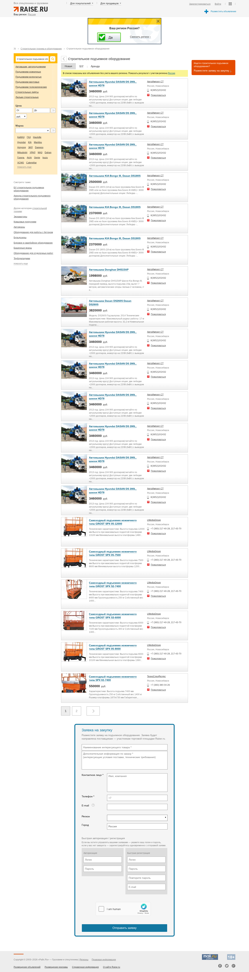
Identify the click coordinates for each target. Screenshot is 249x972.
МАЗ (40, 152)
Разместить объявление (223, 11)
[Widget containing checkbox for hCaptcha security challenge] (123, 909)
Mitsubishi (22, 152)
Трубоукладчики (22, 258)
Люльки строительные (27, 97)
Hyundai (21, 142)
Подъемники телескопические (31, 87)
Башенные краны (23, 248)
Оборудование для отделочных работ (33, 253)
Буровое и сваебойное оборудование (33, 243)
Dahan (48, 152)
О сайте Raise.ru (111, 967)
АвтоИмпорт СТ (155, 81)
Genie (37, 157)
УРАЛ (32, 152)
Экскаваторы (20, 216)
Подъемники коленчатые (28, 77)
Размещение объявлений (27, 967)
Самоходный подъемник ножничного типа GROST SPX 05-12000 (113, 522)
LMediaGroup (154, 520)
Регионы (84, 959)
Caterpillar (31, 162)
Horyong (21, 147)
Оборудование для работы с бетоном (33, 232)
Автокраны (19, 227)
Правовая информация (104, 959)
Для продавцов (109, 3)
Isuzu (45, 157)
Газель (20, 157)
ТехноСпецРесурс (156, 676)
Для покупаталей (80, 3)
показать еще (24, 167)
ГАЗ (29, 137)
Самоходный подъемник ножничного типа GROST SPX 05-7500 (113, 553)
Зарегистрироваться (200, 4)
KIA (30, 142)
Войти (218, 4)
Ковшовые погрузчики (25, 222)
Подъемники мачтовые (27, 82)
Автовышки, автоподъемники (30, 66)
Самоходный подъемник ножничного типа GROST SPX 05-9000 (113, 647)
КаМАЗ (20, 137)
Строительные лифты (27, 92)
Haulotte (37, 137)
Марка (19, 125)
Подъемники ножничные (28, 72)
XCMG (20, 162)
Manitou (38, 142)
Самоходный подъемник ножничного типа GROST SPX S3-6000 (113, 616)
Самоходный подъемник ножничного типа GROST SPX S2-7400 (113, 584)
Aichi (29, 157)
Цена (18, 105)
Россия (171, 73)
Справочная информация (85, 967)
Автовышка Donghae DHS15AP (109, 269)
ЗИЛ (30, 147)
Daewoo (39, 147)
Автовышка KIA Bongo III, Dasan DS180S (115, 175)
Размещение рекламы (56, 967)
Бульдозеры (20, 237)
